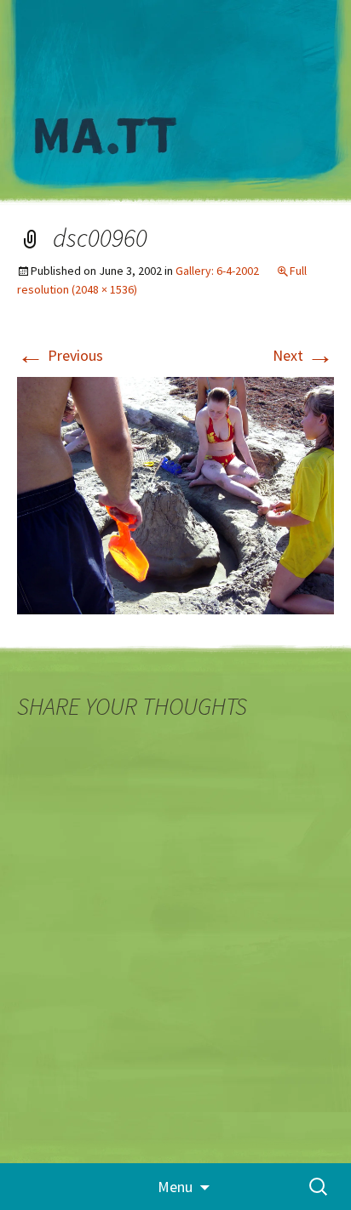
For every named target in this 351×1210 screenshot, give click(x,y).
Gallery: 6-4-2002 (217, 270)
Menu (175, 1186)
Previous (60, 355)
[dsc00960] (175, 494)
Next (303, 355)
